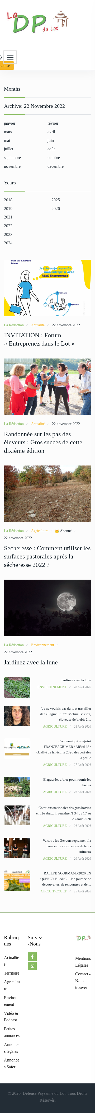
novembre (12, 166)
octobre (54, 157)
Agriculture (39, 531)
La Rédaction (14, 325)
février (53, 123)
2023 (8, 234)
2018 (8, 200)
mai (7, 140)
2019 (8, 208)
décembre (56, 166)
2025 (55, 200)
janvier (9, 123)
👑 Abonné (63, 531)
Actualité (38, 325)
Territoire (11, 973)
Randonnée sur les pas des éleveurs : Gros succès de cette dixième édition (43, 442)
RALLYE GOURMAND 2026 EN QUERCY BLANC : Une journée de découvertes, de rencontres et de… (65, 878)
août (51, 149)
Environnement (42, 645)
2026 (55, 208)
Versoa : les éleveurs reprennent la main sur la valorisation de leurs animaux (67, 846)
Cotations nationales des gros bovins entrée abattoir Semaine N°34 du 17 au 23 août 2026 (63, 813)
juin (51, 140)
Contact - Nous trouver (83, 981)
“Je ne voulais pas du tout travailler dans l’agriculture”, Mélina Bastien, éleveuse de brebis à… (65, 713)
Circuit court (54, 891)
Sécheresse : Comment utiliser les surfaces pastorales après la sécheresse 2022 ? (47, 556)
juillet (8, 149)
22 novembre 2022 (66, 325)
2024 (8, 243)
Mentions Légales (83, 961)
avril (51, 131)
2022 (8, 225)
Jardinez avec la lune (31, 662)
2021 (8, 217)
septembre (12, 157)
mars (8, 131)
